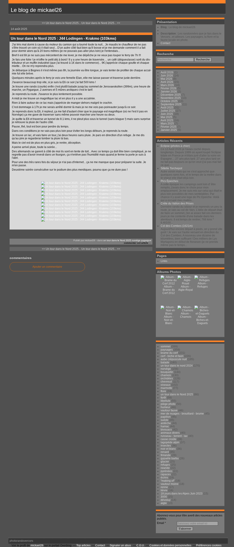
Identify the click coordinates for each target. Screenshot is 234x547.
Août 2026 (167, 72)
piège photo (168, 404)
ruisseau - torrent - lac (174, 436)
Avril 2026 (167, 82)
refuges (165, 464)
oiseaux (165, 384)
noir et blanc (168, 448)
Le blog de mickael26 (36, 10)
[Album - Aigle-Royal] (186, 283)
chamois (166, 375)
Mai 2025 (167, 117)
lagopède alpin (170, 442)
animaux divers (170, 432)
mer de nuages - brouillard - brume (182, 413)
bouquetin (167, 372)
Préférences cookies (208, 545)
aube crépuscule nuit (174, 359)
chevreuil (166, 381)
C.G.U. (140, 545)
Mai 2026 (167, 78)
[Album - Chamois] (186, 310)
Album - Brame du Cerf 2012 (168, 290)
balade (165, 362)
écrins (164, 477)
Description (168, 33)
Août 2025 (167, 107)
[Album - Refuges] (202, 280)
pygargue (146, 240)
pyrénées (166, 471)
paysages (167, 349)
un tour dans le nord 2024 (177, 365)
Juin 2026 (167, 75)
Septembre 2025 (171, 104)
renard (165, 452)
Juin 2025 (167, 114)
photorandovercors (21, 540)
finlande (166, 455)
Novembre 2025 (171, 98)
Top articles (83, 545)
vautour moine (169, 484)
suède (164, 420)
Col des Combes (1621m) (177, 225)
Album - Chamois (185, 315)
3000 (164, 496)
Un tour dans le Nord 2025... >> (100, 23)
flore (163, 391)
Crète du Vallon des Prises (177, 203)
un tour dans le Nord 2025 (117, 240)
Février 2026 (169, 88)
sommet (165, 346)
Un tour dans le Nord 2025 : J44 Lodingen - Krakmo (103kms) (63, 38)
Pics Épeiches (169, 181)
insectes (166, 445)
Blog (164, 27)
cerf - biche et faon (172, 356)
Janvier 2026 (169, 91)
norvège (136, 240)
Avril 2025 (167, 120)
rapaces (166, 474)
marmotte (166, 388)
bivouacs (166, 429)
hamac (165, 426)
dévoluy (165, 500)
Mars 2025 (168, 123)
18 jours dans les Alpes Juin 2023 (181, 493)
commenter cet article (136, 243)
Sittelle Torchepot (171, 168)
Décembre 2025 (171, 94)
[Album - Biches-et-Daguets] (202, 313)
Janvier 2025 (169, 130)
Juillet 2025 (168, 110)
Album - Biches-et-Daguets (202, 320)
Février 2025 (169, 126)
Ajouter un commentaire (47, 266)
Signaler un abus (121, 545)
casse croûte (168, 439)
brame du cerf (169, 352)
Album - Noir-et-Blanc (168, 320)
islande (165, 468)
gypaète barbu (170, 458)
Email (160, 523)
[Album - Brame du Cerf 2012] (169, 283)
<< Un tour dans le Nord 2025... (61, 23)
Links (164, 261)
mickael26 (37, 545)
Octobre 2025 (169, 101)
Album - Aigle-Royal (185, 288)
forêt (163, 397)
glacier (165, 461)
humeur (165, 407)
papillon (166, 416)
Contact (165, 43)
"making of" (168, 480)
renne (164, 487)
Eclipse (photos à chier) (175, 146)
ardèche (166, 423)
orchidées (167, 378)
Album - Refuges (202, 285)
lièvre (164, 490)
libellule (165, 400)
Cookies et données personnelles (170, 545)
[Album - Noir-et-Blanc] (169, 313)
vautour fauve (169, 410)
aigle (164, 503)
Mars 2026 (168, 85)
